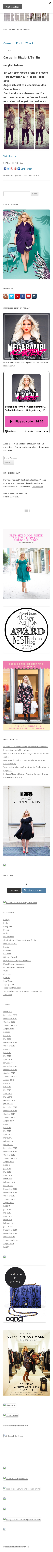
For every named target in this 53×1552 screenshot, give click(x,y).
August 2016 (8, 1161)
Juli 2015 (6, 1206)
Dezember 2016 (10, 1148)
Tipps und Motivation (12, 988)
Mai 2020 (7, 1039)
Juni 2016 (7, 1168)
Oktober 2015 (9, 1195)
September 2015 (10, 1199)
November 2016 (10, 1151)
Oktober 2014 (9, 1236)
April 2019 (7, 1059)
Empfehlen (26, 169)
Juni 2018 (7, 1086)
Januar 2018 (8, 1103)
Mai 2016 (7, 1172)
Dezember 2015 (10, 1189)
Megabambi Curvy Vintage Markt (17, 960)
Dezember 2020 (10, 1015)
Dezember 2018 (10, 1066)
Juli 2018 (6, 1083)
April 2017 (7, 1134)
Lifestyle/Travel (10, 957)
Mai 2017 (7, 1131)
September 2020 (10, 1025)
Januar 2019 (8, 1063)
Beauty (6, 919)
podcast (6, 977)
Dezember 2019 (10, 1042)
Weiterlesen (10, 156)
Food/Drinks (8, 936)
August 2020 (8, 1028)
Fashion (6, 933)
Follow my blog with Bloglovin (15, 1425)
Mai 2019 (7, 1056)
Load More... (14, 890)
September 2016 (10, 1158)
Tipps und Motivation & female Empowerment (22, 991)
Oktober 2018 (9, 1073)
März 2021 (7, 1011)
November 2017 (10, 1110)
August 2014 (8, 1243)
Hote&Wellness (10, 943)
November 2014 (10, 1233)
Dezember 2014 (10, 1230)
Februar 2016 (9, 1182)
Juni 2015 (7, 1209)
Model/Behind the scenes (14, 967)
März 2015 (7, 1219)
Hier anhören (9, 365)
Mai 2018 (7, 1090)
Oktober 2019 (9, 1045)
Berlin (5, 923)
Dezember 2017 (10, 1107)
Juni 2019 (7, 1052)
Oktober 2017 (9, 1114)
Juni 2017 (7, 1127)
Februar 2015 (9, 1223)
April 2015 (7, 1216)
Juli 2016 (6, 1165)
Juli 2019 (6, 1049)
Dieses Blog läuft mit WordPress (16, 1547)
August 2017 (8, 1120)
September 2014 (10, 1240)
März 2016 (7, 1178)
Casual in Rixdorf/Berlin (19, 43)
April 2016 (7, 1175)
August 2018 (8, 1080)
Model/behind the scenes (14, 964)
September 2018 (10, 1076)
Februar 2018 (9, 1100)
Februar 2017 (9, 1141)
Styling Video (8, 984)
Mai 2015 (7, 1213)
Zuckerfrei (7, 994)
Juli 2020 (6, 1032)
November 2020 (10, 1018)
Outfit (5, 970)
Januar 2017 (8, 1144)
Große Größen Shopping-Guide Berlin (19, 940)
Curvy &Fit (7, 926)
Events (6, 930)
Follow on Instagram (35, 890)
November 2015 (10, 1192)
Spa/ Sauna (8, 981)
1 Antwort (7, 50)
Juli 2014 (6, 1247)
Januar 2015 (8, 1226)
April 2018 (7, 1093)
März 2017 (7, 1138)
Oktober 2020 (9, 1022)
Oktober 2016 (9, 1155)
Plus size (7, 974)
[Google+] (15, 168)
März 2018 (7, 1097)
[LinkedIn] (18, 168)
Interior (6, 947)
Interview (7, 950)
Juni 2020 (7, 1035)
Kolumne (7, 953)
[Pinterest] (12, 168)
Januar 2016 (8, 1185)
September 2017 (10, 1117)
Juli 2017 (6, 1124)
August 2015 (8, 1202)
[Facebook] (5, 168)
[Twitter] (8, 168)
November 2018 (10, 1069)
